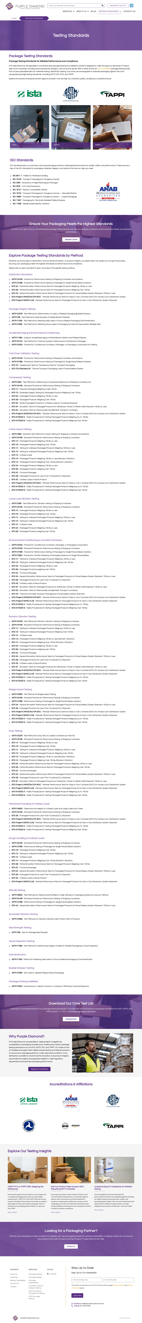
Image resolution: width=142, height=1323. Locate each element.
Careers (13, 1286)
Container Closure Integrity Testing (36, 1287)
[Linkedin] (131, 5)
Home (14, 18)
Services (67, 11)
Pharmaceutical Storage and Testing (37, 1292)
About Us (81, 11)
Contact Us (129, 11)
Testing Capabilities (17, 1280)
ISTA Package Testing (34, 1297)
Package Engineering (33, 1281)
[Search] (102, 5)
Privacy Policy (118, 1285)
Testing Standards (108, 11)
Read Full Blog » (12, 1212)
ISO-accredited (104, 69)
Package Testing (35, 1274)
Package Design (35, 1277)
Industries (14, 1277)
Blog (93, 11)
